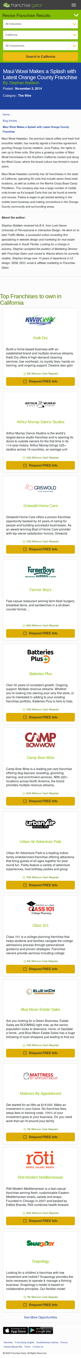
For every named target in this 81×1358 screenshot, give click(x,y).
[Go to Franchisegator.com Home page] (22, 4)
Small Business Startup (47, 1342)
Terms (27, 1346)
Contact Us (38, 1346)
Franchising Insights (24, 1342)
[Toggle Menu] (73, 5)
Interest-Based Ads (13, 1346)
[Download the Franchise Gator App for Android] (40, 1330)
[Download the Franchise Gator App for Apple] (15, 1330)
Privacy (64, 1342)
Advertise (8, 1342)
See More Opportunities (40, 1317)
